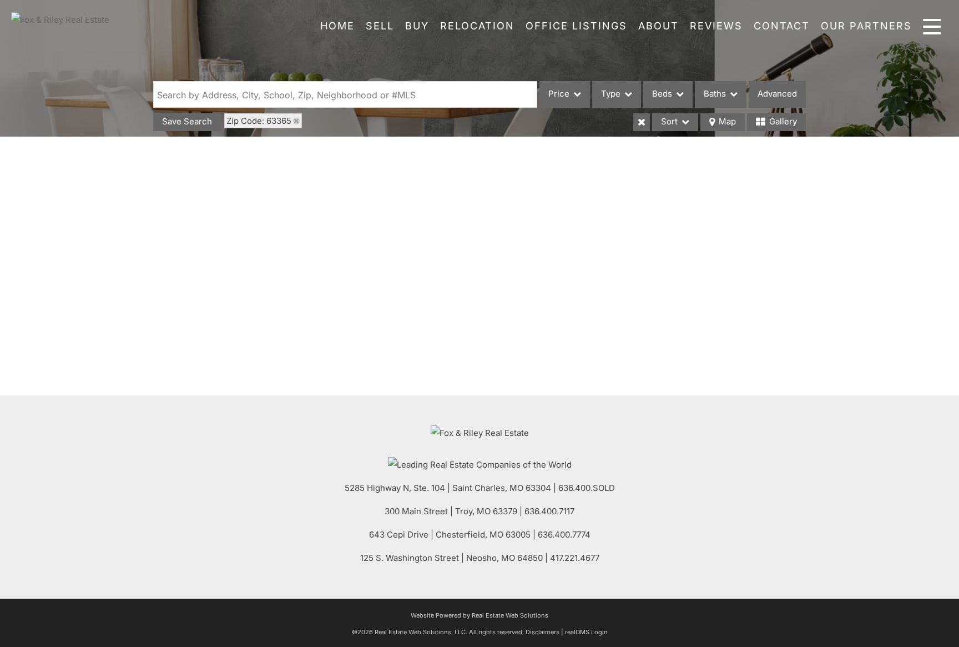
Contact (782, 26)
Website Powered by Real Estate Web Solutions (479, 615)
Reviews (716, 26)
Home (337, 26)
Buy (417, 26)
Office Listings (576, 26)
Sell (380, 26)
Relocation (477, 26)
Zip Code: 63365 (258, 121)
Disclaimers (542, 632)
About (658, 26)
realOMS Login (586, 632)
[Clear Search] (641, 122)
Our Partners (866, 26)
